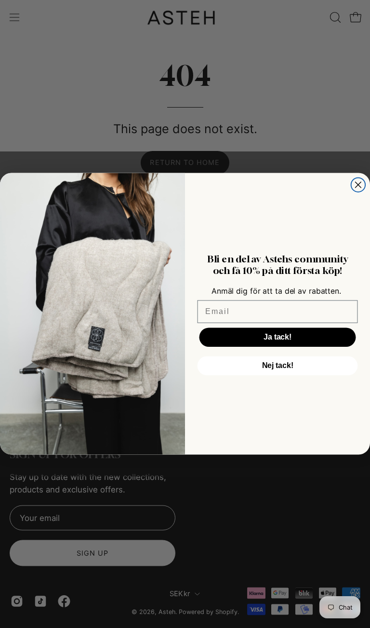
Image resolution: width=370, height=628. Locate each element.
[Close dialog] (358, 185)
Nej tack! (277, 365)
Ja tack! (277, 337)
